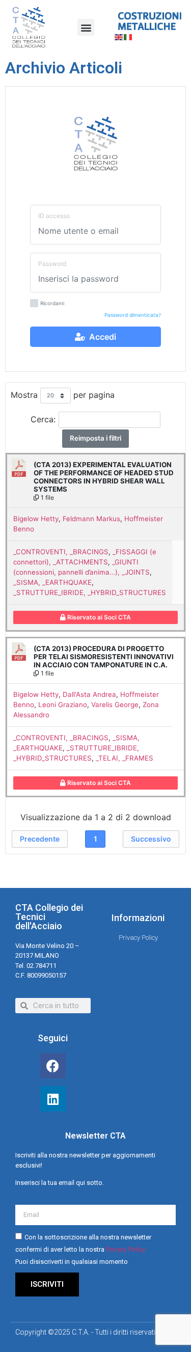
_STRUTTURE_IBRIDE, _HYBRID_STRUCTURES (89, 592)
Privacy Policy (125, 1250)
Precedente (40, 838)
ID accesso (54, 216)
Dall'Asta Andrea (89, 694)
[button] (85, 27)
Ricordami (52, 303)
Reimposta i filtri (95, 438)
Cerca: (43, 419)
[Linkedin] (53, 1099)
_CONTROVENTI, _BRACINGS (60, 552)
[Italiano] (128, 36)
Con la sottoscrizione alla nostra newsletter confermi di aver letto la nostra (83, 1250)
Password (52, 264)
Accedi (100, 337)
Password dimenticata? (132, 315)
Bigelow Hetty (36, 519)
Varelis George (115, 704)
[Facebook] (53, 1065)
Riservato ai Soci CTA (98, 617)
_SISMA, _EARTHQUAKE (52, 582)
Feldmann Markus (91, 519)
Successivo (151, 838)
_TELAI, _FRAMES (124, 758)
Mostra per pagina (63, 395)
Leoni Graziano (62, 704)
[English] (119, 36)
